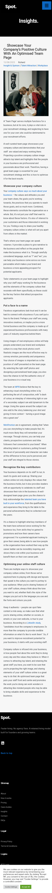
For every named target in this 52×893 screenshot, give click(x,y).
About (3, 794)
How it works (6, 798)
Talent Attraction (28, 65)
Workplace (43, 65)
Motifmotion (9, 425)
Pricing (4, 803)
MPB (17, 387)
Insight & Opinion (11, 65)
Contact (4, 816)
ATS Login (5, 864)
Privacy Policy (6, 841)
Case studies (6, 807)
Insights (4, 811)
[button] (46, 5)
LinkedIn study (34, 623)
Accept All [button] (26, 887)
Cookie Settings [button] (11, 887)
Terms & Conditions (9, 846)
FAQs (3, 820)
